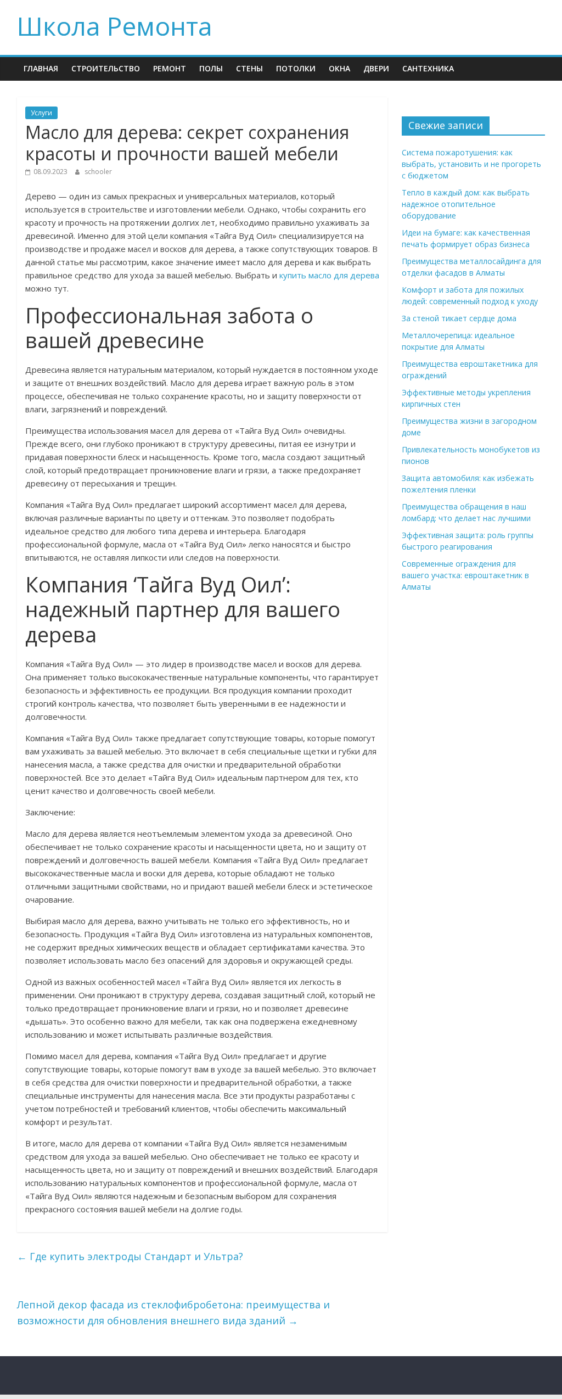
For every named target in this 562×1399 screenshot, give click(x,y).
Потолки (296, 68)
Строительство (105, 68)
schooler (98, 171)
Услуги (41, 112)
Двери (376, 68)
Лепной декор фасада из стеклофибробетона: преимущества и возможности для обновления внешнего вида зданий (173, 1312)
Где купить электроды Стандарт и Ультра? (130, 1256)
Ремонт (169, 68)
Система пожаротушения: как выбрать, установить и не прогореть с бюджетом (471, 164)
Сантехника (428, 68)
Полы (211, 68)
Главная (41, 68)
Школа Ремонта (114, 26)
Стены (249, 68)
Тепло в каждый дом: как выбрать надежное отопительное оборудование (466, 204)
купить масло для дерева (329, 275)
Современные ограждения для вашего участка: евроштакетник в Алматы (465, 575)
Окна (339, 68)
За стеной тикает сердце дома (459, 318)
